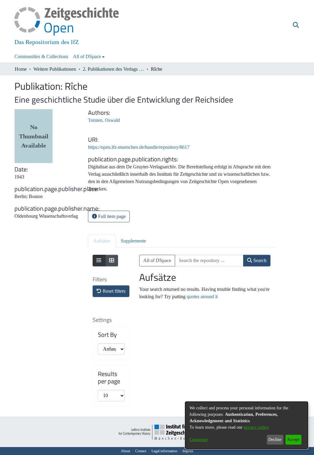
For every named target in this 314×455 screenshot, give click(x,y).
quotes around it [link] (202, 296)
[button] (296, 25)
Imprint (187, 451)
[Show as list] (99, 260)
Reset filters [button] (113, 291)
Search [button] (259, 260)
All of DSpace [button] (87, 56)
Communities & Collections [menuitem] (41, 56)
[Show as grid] (111, 260)
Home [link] (21, 69)
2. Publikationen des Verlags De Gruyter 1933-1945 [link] (113, 69)
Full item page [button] (111, 216)
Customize (199, 439)
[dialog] (246, 425)
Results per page (109, 377)
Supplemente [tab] (133, 240)
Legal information (164, 451)
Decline (274, 439)
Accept (293, 439)
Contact (140, 451)
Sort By (107, 334)
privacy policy (256, 427)
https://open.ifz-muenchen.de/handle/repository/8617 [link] (139, 147)
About (125, 451)
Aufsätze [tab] (101, 240)
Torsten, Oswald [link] (104, 120)
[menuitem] (89, 57)
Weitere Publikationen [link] (54, 69)
